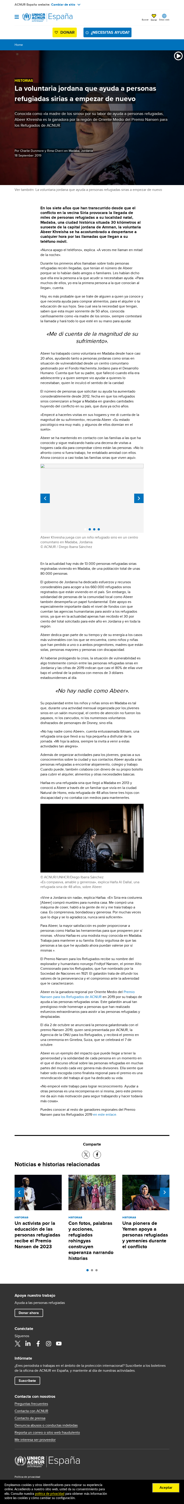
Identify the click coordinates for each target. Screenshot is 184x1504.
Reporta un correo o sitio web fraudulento (47, 1432)
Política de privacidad (27, 1477)
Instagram (48, 1344)
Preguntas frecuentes (31, 1403)
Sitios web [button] (164, 19)
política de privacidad (49, 1493)
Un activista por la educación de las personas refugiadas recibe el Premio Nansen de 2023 (37, 1234)
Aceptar (166, 1487)
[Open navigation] (17, 17)
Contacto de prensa (30, 1418)
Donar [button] (154, 19)
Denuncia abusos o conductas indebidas (46, 1425)
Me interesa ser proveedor (35, 1439)
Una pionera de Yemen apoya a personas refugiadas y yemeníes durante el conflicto (145, 1234)
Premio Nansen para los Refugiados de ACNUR (87, 994)
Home (19, 44)
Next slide (139, 498)
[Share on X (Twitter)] (86, 1155)
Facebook (38, 1344)
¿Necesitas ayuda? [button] (110, 32)
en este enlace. (105, 1114)
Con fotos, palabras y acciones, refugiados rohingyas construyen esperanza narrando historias (91, 1240)
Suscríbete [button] (27, 1380)
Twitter (17, 1344)
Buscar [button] (145, 19)
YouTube (59, 1344)
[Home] (37, 17)
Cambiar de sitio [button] (63, 4)
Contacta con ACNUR (31, 1411)
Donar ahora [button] (29, 1312)
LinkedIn (28, 1344)
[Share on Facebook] (97, 1155)
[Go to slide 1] (88, 1271)
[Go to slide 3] (97, 1271)
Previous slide (45, 498)
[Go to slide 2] (93, 1271)
